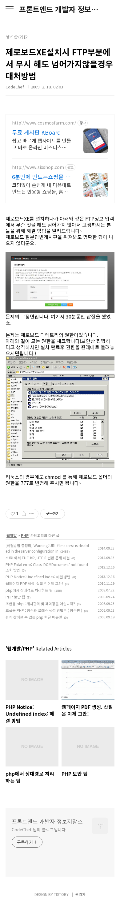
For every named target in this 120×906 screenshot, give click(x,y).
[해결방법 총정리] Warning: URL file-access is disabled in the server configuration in (47, 548)
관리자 (80, 894)
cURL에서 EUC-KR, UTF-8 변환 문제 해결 (38, 557)
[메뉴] (9, 9)
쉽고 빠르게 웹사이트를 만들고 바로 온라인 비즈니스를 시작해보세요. (41, 144)
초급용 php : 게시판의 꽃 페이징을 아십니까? (40, 603)
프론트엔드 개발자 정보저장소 (60, 9)
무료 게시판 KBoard (36, 132)
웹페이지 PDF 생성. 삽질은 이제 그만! (34, 583)
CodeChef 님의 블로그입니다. (39, 829)
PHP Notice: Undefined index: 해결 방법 (38, 576)
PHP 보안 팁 (15, 596)
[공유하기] (24, 513)
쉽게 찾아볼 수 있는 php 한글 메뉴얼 (34, 617)
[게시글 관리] (31, 513)
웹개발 (11, 535)
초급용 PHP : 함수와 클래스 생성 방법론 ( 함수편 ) (44, 610)
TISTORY (61, 894)
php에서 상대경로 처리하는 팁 (29, 590)
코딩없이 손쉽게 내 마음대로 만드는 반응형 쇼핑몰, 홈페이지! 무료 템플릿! (41, 188)
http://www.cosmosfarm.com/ (44, 122)
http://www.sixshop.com (38, 167)
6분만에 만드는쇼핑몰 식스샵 (41, 176)
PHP (25, 535)
